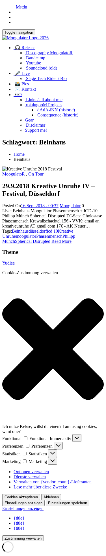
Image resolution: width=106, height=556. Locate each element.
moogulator (26, 236)
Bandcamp (35, 57)
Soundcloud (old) (41, 68)
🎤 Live (22, 73)
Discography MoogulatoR (49, 52)
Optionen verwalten (31, 471)
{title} (19, 518)
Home (19, 154)
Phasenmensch (49, 236)
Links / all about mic (43, 99)
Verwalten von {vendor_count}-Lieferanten (53, 481)
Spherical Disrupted (32, 241)
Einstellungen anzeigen (23, 503)
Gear (29, 120)
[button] (53, 349)
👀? (18, 94)
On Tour (36, 174)
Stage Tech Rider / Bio (46, 78)
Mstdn (22, 7)
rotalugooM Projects (43, 104)
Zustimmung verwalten (23, 538)
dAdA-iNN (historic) (55, 109)
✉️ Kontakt (25, 89)
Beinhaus (20, 231)
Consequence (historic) (57, 115)
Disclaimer (35, 125)
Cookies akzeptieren (21, 497)
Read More (61, 241)
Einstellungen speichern (67, 503)
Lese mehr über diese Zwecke (40, 486)
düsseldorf (38, 231)
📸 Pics (21, 83)
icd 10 (52, 231)
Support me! (36, 130)
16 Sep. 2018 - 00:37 (40, 205)
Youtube (33, 62)
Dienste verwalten (30, 476)
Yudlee (8, 263)
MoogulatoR (13, 174)
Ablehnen (51, 497)
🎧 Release (24, 47)
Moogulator (70, 205)
